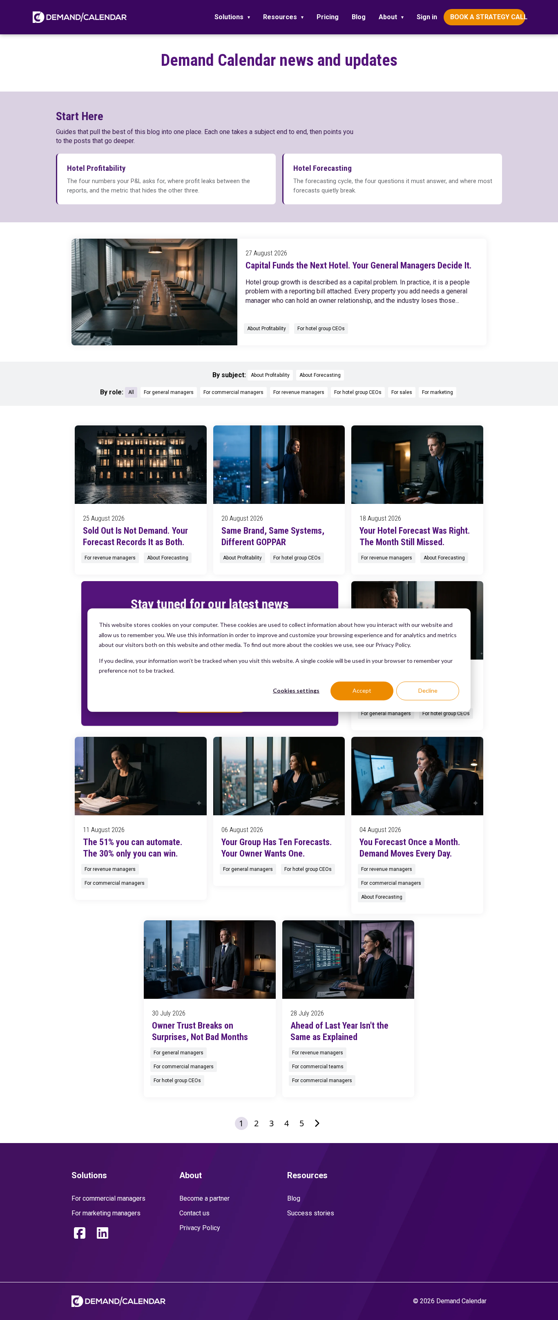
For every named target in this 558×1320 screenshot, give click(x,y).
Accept (362, 690)
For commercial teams (318, 1066)
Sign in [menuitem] (427, 17)
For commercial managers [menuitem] (108, 1198)
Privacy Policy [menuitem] (199, 1228)
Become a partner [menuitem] (204, 1198)
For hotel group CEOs (321, 328)
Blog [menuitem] (359, 17)
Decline (427, 690)
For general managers (169, 392)
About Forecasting (320, 375)
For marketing (437, 392)
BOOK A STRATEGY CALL (487, 17)
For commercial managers (233, 392)
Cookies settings (296, 690)
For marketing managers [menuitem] (106, 1213)
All (131, 392)
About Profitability (266, 328)
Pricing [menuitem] (328, 17)
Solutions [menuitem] (228, 17)
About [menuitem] (388, 17)
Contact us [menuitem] (194, 1213)
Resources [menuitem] (280, 17)
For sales (401, 392)
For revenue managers (298, 392)
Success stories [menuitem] (310, 1213)
